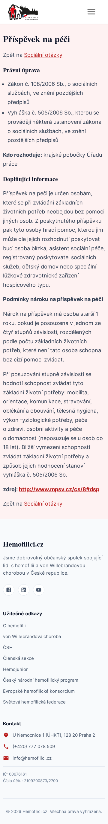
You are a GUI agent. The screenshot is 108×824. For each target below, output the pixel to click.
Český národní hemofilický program (40, 680)
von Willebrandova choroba (32, 636)
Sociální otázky (43, 55)
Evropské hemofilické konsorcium (39, 691)
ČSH (8, 647)
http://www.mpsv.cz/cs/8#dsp (59, 489)
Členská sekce (18, 658)
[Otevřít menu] (91, 12)
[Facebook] (8, 590)
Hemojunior (15, 669)
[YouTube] (38, 590)
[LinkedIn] (23, 590)
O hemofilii (14, 625)
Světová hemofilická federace (34, 702)
